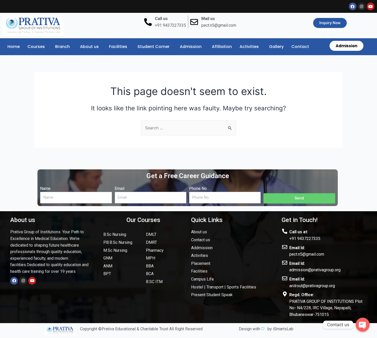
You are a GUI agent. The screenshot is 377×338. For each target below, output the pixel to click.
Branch (62, 47)
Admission (191, 47)
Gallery (276, 47)
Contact (300, 47)
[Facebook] (14, 281)
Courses (36, 47)
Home (13, 47)
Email (119, 188)
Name (45, 188)
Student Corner (153, 47)
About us (89, 47)
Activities (249, 47)
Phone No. (198, 188)
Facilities (118, 47)
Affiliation (222, 47)
